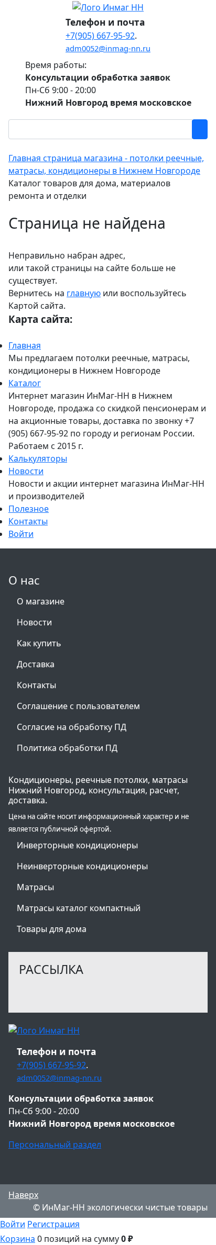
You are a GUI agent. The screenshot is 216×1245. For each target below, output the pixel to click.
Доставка (36, 664)
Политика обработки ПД (67, 748)
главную (84, 293)
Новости (26, 471)
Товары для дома (52, 929)
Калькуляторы (37, 458)
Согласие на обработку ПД (71, 727)
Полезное (28, 508)
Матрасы (35, 887)
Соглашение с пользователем (78, 706)
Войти (21, 534)
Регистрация (53, 1224)
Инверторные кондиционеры (77, 845)
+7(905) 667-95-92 (100, 35)
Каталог (24, 383)
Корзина (17, 1238)
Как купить (39, 643)
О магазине (40, 601)
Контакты (28, 521)
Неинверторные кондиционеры (82, 866)
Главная (24, 345)
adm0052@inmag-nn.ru (108, 48)
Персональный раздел (54, 1144)
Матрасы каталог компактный (79, 908)
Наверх (23, 1195)
